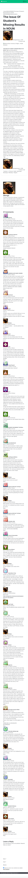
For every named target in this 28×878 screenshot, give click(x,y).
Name (4, 858)
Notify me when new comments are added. (13, 867)
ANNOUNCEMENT (10, 11)
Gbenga (6, 195)
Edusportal (21, 873)
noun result (5, 158)
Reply (4, 229)
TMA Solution (12, 128)
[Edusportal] (4, 1)
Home (4, 11)
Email (4, 861)
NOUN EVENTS (14, 14)
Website (5, 864)
